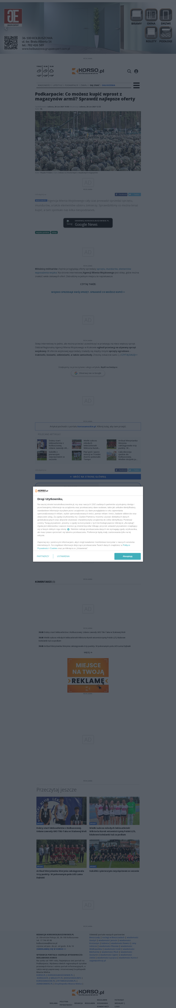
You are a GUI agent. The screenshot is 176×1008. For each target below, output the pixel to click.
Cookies (53, 548)
